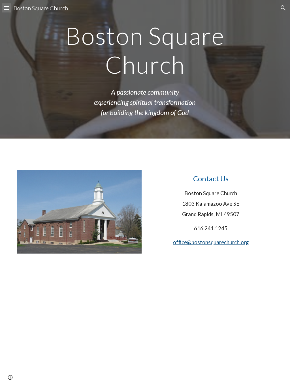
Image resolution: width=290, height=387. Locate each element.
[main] (145, 50)
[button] (7, 8)
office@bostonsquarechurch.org (211, 242)
